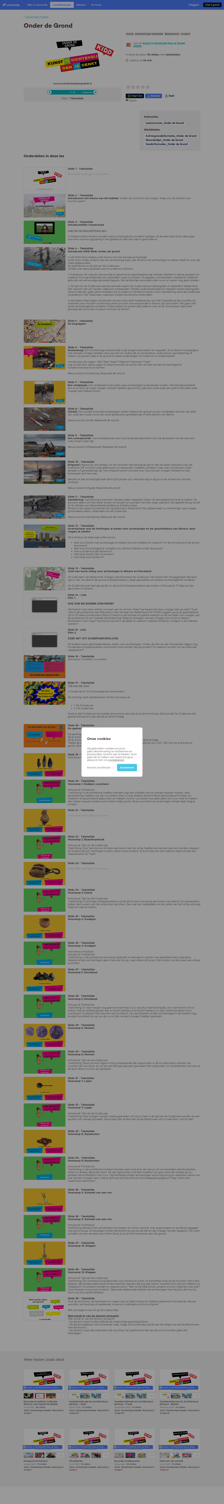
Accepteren (127, 767)
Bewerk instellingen (99, 767)
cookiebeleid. (116, 759)
